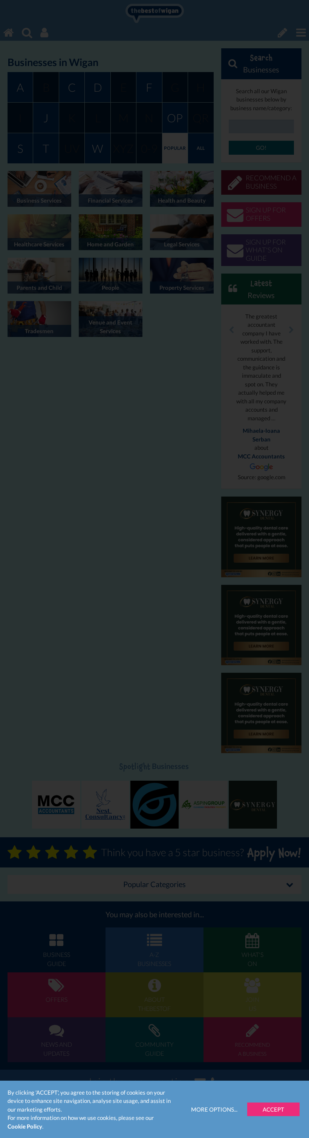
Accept (273, 1109)
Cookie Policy (25, 1126)
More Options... (214, 1109)
